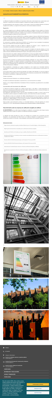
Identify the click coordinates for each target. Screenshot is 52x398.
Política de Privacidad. (14, 394)
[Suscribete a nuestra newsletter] (22, 6)
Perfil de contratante (11, 4)
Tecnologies (7, 10)
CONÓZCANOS (7, 369)
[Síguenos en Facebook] (15, 6)
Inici (4, 10)
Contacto (7, 347)
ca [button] (28, 6)
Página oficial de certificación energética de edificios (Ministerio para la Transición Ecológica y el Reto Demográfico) (25, 125)
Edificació (20, 10)
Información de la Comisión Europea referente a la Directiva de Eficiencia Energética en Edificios (21, 146)
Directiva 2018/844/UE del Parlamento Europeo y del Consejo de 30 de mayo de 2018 (20, 143)
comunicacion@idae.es (9, 366)
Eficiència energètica (14, 10)
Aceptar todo (37, 392)
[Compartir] (4, 18)
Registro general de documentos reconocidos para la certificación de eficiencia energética (20, 128)
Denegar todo (38, 388)
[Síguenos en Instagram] (20, 6)
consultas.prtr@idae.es (9, 362)
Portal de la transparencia (34, 4)
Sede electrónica (18, 4)
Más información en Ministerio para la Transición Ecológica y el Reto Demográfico (29, 103)
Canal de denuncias (25, 4)
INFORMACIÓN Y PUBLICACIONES (11, 371)
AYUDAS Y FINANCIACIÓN (9, 374)
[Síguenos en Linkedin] (13, 6)
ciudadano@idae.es (8, 358)
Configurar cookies (38, 384)
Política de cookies (5, 394)
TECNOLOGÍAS (7, 376)
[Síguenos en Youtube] (17, 6)
